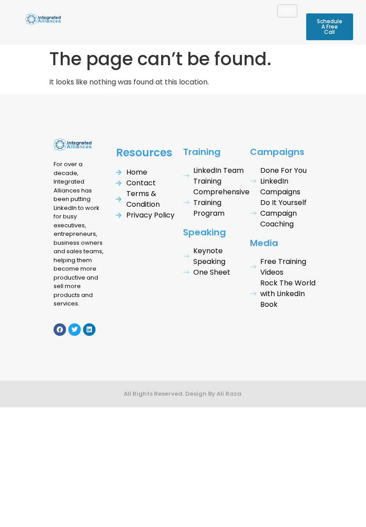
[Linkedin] (89, 329)
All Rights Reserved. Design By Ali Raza (183, 393)
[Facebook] (60, 329)
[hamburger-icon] (287, 10)
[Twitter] (74, 329)
